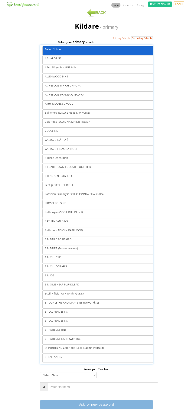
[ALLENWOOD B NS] (98, 77)
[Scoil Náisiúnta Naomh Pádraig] (98, 294)
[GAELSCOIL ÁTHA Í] (98, 141)
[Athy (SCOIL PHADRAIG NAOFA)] (98, 95)
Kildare (87, 26)
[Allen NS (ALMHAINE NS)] (98, 68)
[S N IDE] (98, 276)
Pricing (140, 5)
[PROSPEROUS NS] (98, 204)
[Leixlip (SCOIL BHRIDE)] (98, 186)
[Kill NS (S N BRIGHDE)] (98, 177)
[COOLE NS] (98, 132)
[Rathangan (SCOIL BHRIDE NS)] (98, 213)
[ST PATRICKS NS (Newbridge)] (98, 340)
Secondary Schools (142, 38)
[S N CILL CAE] (98, 258)
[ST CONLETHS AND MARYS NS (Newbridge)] (98, 303)
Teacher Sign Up (160, 4)
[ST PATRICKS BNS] (98, 331)
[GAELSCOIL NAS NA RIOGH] (98, 150)
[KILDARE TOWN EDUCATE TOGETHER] (98, 168)
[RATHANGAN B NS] (98, 222)
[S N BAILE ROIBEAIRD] (98, 240)
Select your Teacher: (96, 369)
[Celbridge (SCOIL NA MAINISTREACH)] (98, 123)
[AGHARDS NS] (98, 59)
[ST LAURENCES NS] (98, 312)
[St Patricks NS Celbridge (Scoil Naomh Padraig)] (98, 349)
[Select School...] (98, 50)
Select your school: (76, 42)
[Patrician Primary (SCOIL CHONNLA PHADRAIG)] (98, 195)
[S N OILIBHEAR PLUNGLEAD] (98, 285)
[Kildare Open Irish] (98, 159)
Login (179, 4)
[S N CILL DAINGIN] (98, 267)
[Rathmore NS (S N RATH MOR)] (98, 231)
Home (116, 5)
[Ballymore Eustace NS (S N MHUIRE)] (98, 114)
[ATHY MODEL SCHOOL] (98, 104)
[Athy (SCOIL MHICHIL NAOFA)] (98, 86)
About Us (128, 5)
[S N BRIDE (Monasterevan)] (98, 249)
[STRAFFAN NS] (98, 358)
